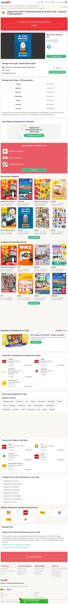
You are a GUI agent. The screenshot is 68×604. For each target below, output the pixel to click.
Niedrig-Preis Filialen (32, 6)
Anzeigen (63, 7)
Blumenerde (51, 401)
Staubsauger (6, 409)
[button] (34, 46)
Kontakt (36, 595)
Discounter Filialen (20, 6)
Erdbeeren (13, 405)
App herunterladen (56, 573)
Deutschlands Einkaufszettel (59, 569)
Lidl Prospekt (38, 573)
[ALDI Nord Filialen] (59, 513)
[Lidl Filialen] (9, 513)
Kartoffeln (16, 409)
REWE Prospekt (22, 573)
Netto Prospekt (39, 571)
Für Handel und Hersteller (7, 571)
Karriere (3, 573)
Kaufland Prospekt (22, 571)
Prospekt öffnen (56, 56)
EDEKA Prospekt (22, 569)
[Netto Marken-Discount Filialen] (42, 513)
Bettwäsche (21, 405)
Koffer (23, 409)
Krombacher (19, 401)
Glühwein (52, 409)
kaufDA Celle (4, 6)
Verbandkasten (50, 405)
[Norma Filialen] (9, 520)
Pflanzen (59, 401)
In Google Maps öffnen (34, 135)
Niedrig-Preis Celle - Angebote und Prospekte (16, 545)
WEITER (34, 25)
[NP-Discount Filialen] (26, 520)
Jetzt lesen (36, 342)
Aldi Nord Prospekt (39, 569)
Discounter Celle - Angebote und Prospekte (15, 547)
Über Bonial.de (4, 569)
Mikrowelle (31, 409)
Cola (38, 409)
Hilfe (2, 592)
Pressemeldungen (56, 576)
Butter (30, 405)
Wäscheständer (38, 405)
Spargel (44, 409)
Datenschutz (4, 595)
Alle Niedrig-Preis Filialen (57, 72)
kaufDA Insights (56, 571)
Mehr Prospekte (34, 237)
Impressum (37, 592)
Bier (27, 401)
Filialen (11, 6)
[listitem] (9, 192)
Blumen (33, 401)
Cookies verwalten (39, 597)
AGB (2, 597)
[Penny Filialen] (26, 513)
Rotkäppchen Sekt (8, 401)
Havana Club (41, 401)
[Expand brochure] (23, 46)
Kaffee (5, 405)
